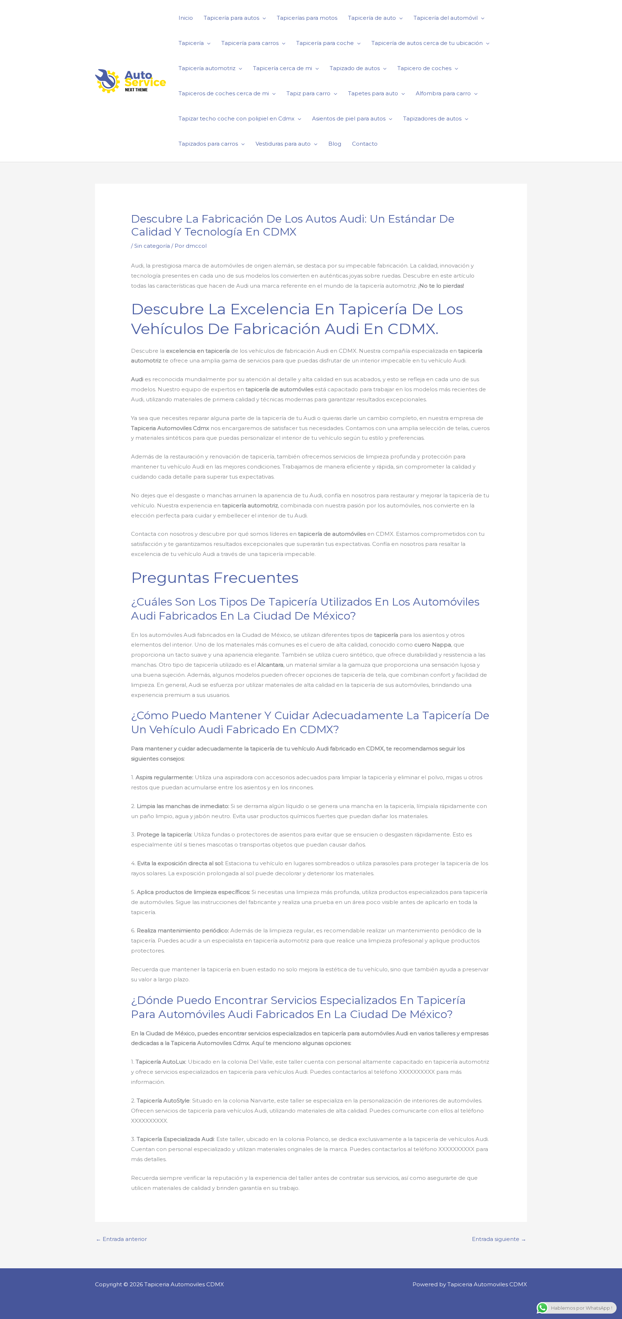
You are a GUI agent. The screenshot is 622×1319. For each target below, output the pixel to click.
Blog (334, 143)
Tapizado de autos (355, 68)
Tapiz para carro (308, 93)
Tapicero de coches (424, 68)
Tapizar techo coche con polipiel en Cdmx (236, 118)
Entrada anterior (121, 1239)
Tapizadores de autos (432, 118)
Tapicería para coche (325, 43)
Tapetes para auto (373, 93)
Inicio (186, 17)
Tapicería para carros (250, 43)
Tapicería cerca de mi (282, 68)
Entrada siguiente (499, 1239)
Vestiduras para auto (283, 143)
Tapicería (191, 43)
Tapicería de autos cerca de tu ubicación (427, 43)
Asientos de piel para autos (349, 118)
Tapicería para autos (231, 17)
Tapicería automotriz (207, 68)
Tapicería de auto (372, 17)
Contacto (365, 143)
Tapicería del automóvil (446, 17)
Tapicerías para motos (307, 17)
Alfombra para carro (443, 93)
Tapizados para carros (208, 143)
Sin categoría (152, 245)
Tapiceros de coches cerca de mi (224, 93)
